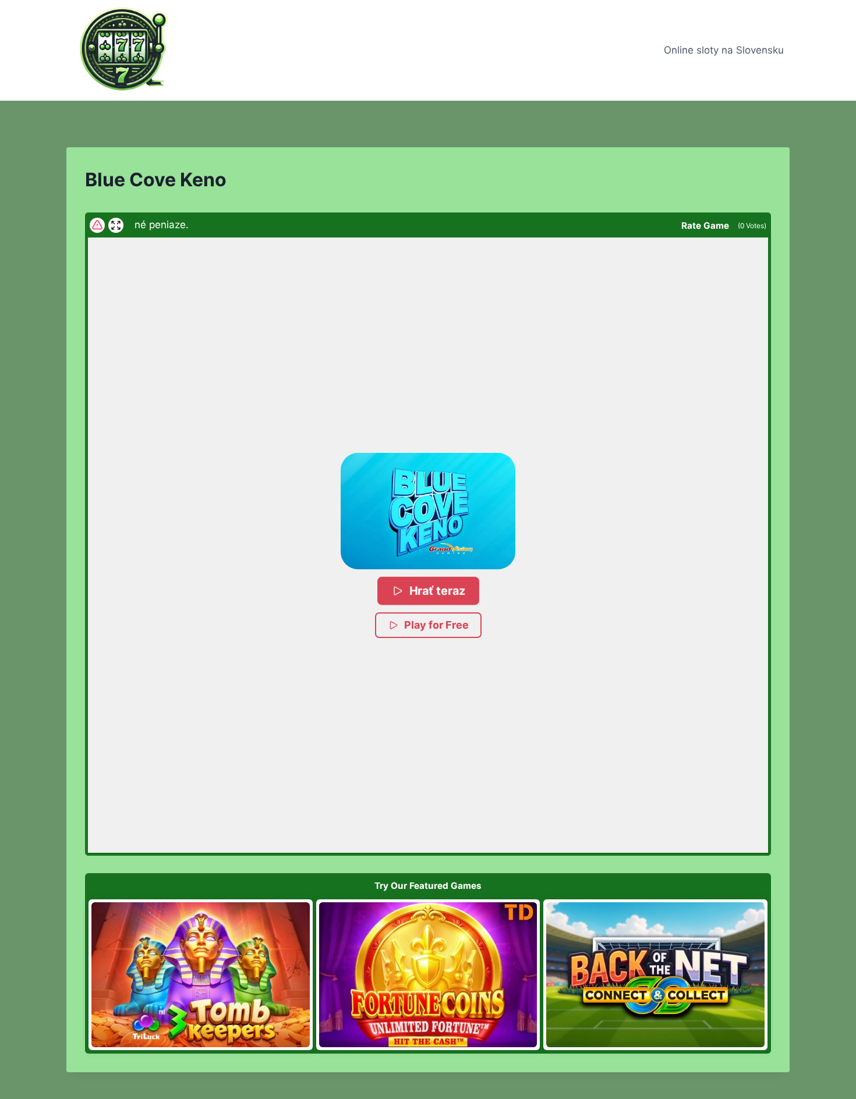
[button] (428, 511)
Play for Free (436, 625)
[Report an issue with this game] (97, 225)
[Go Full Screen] (115, 225)
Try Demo (201, 974)
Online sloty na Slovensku (724, 50)
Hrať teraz (437, 590)
